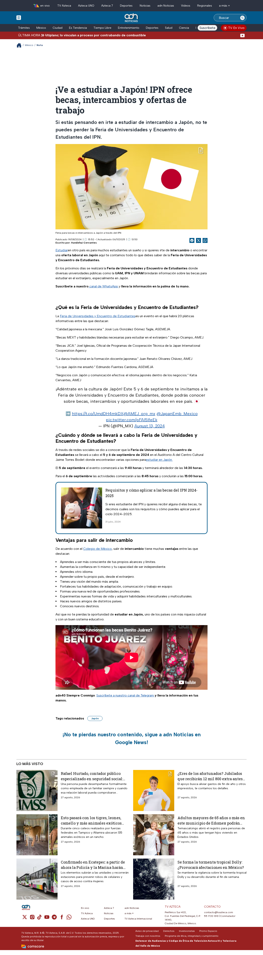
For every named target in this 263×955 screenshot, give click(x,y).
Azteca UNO (86, 5)
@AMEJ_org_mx (139, 413)
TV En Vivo (236, 28)
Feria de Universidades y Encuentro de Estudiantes (97, 316)
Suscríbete (207, 28)
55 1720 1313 (211, 916)
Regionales (204, 5)
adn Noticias (165, 5)
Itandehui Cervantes (84, 242)
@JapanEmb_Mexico (177, 413)
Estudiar (61, 250)
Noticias (145, 5)
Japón (95, 718)
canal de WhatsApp (104, 286)
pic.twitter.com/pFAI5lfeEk (131, 419)
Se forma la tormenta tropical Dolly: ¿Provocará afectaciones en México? (211, 865)
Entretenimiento (128, 28)
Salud (168, 28)
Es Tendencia (78, 28)
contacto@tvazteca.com (218, 912)
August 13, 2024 (149, 425)
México (41, 28)
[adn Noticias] (131, 18)
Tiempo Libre (102, 28)
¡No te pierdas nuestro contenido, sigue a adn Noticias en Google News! (131, 738)
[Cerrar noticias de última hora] (242, 35)
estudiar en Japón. (159, 460)
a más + (224, 5)
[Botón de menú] (18, 17)
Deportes (126, 5)
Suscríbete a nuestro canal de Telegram (125, 695)
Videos (185, 5)
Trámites (24, 28)
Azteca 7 (107, 5)
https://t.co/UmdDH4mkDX (97, 413)
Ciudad (57, 28)
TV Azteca (64, 5)
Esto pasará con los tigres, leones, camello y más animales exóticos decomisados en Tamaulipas (91, 820)
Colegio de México (97, 549)
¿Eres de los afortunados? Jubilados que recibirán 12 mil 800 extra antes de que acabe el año (210, 776)
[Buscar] (242, 17)
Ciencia (184, 28)
